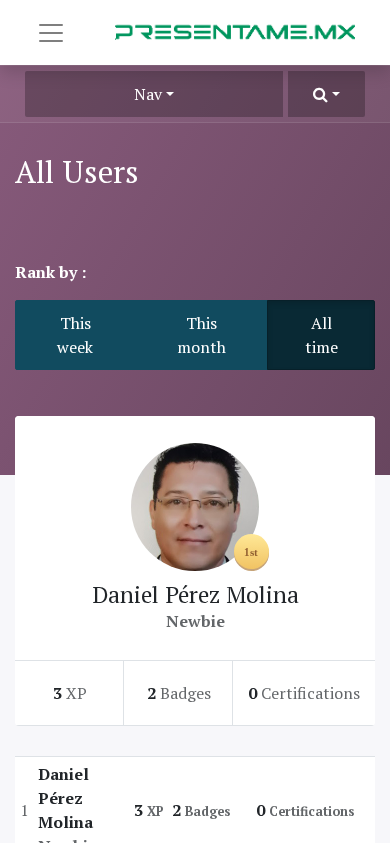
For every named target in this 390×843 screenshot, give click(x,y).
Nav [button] (148, 94)
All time (321, 335)
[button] (326, 94)
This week (75, 335)
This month (201, 335)
